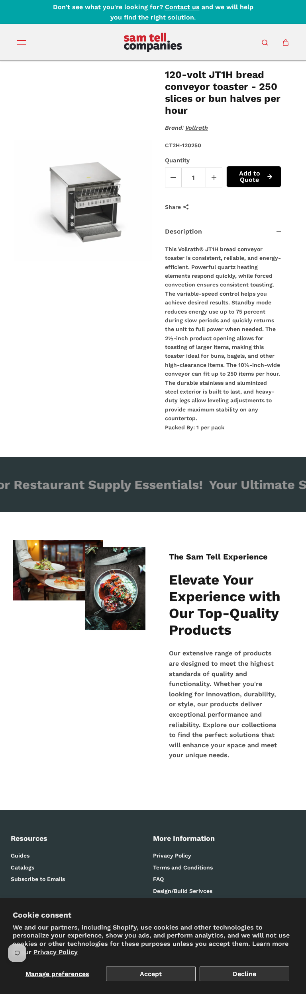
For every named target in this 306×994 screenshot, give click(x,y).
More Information (184, 838)
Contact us (182, 7)
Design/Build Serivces (182, 891)
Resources (29, 838)
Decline (244, 974)
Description (183, 231)
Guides (20, 855)
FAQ (158, 879)
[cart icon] (285, 42)
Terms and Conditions (183, 867)
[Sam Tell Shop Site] (153, 42)
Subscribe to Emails (38, 879)
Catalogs (22, 867)
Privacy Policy (55, 952)
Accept (151, 974)
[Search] (265, 42)
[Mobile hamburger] (21, 42)
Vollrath (196, 128)
